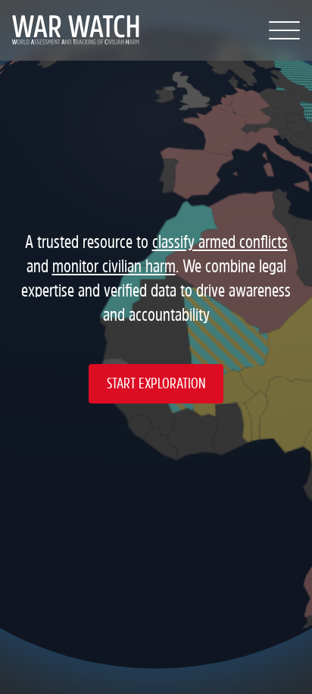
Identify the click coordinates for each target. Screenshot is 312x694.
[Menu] (284, 30)
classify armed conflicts (220, 242)
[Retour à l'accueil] (71, 30)
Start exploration (156, 384)
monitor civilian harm (114, 267)
